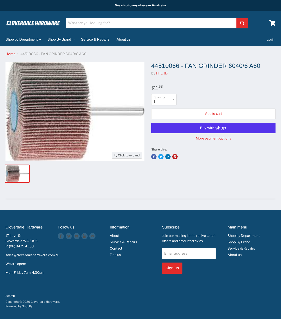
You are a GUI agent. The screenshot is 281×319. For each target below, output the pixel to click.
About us (123, 39)
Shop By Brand (59, 39)
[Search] (242, 23)
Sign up (172, 268)
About (114, 236)
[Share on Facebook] (154, 156)
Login (270, 39)
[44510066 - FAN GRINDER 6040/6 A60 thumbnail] (17, 173)
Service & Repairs (95, 39)
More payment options (213, 138)
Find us (115, 255)
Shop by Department (21, 39)
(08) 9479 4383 (21, 246)
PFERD (162, 73)
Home (10, 54)
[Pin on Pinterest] (175, 156)
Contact (116, 248)
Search (10, 295)
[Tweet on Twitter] (161, 156)
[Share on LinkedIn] (168, 156)
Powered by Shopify (18, 306)
